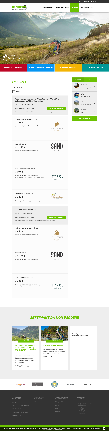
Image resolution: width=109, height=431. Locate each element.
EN (95, 1)
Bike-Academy (47, 7)
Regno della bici (62, 7)
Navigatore (58, 405)
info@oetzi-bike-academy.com (20, 412)
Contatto (79, 1)
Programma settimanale (13, 68)
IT (93, 1)
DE (91, 1)
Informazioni (61, 398)
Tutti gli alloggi (84, 118)
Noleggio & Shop (87, 7)
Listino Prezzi (58, 415)
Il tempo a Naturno (60, 402)
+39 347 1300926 (17, 409)
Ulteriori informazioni (56, 108)
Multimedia (39, 398)
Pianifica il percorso (68, 68)
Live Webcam (86, 1)
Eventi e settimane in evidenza (41, 68)
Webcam (36, 402)
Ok (104, 428)
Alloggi (75, 7)
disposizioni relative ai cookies (69, 428)
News (56, 408)
